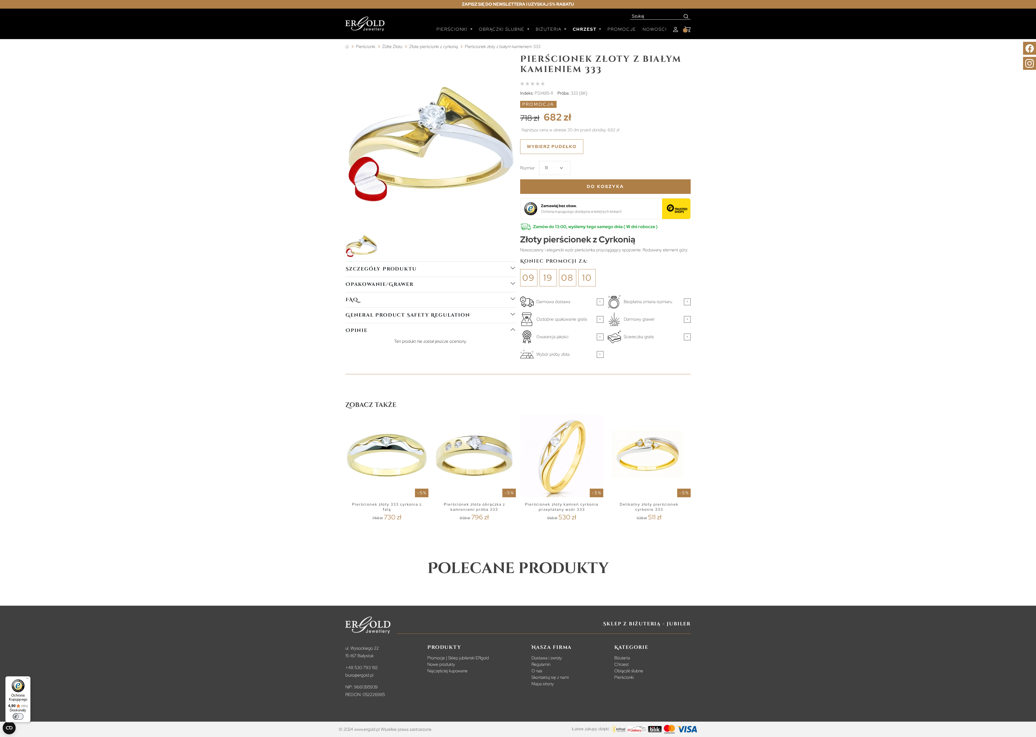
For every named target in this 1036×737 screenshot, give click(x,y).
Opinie (356, 330)
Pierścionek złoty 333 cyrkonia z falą (387, 507)
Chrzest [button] (585, 29)
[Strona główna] (347, 47)
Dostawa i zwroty (546, 658)
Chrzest (621, 664)
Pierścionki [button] (453, 29)
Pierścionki (624, 677)
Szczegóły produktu (381, 269)
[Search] (686, 16)
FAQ (352, 299)
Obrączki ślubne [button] (502, 29)
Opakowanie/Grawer (380, 284)
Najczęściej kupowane (447, 671)
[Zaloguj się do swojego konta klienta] (675, 29)
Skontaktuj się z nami (550, 677)
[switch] (18, 716)
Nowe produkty (441, 664)
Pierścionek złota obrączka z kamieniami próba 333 (474, 507)
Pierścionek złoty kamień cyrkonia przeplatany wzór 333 (561, 507)
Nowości (655, 29)
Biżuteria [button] (549, 29)
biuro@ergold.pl (359, 675)
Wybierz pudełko (552, 146)
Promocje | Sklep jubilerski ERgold (458, 658)
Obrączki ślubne (628, 671)
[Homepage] (364, 26)
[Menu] (27, 679)
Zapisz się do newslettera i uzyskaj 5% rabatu (518, 4)
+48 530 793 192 (361, 667)
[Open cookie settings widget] (9, 727)
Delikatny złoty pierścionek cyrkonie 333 (649, 507)
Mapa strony (542, 684)
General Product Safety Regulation (408, 315)
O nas (536, 671)
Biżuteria (622, 658)
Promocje (622, 29)
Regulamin (540, 664)
